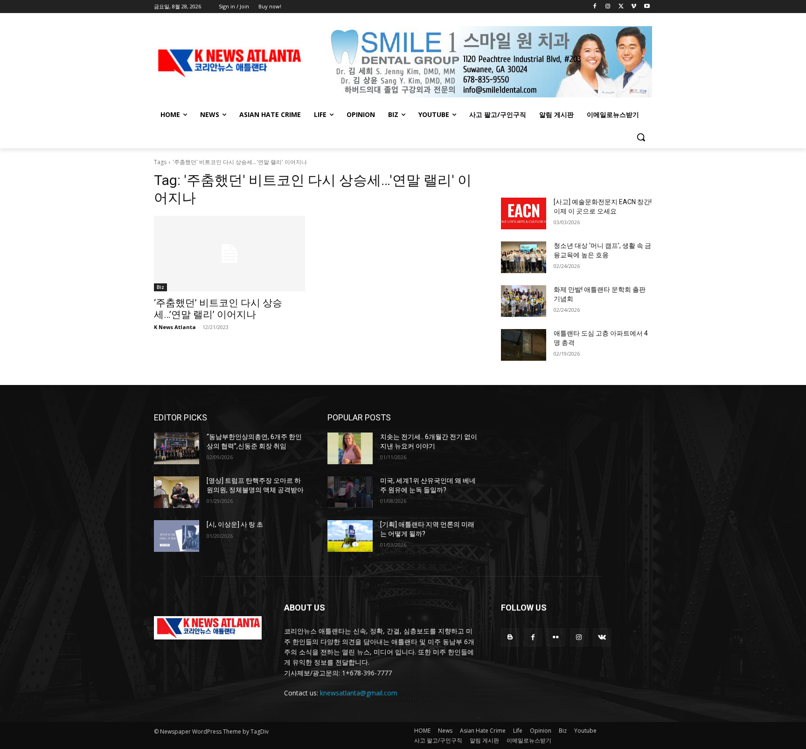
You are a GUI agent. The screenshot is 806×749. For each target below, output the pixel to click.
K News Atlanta (175, 326)
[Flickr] (556, 637)
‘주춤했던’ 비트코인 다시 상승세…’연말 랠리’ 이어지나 (218, 308)
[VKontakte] (602, 637)
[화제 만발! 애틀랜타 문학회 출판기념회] (523, 301)
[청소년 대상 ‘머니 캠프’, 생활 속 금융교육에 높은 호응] (523, 257)
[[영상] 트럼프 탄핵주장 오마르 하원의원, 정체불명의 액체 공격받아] (176, 492)
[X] (621, 6)
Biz (160, 287)
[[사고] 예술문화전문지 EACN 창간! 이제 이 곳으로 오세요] (523, 213)
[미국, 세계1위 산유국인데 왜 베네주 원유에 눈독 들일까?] (350, 492)
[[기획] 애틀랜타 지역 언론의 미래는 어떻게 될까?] (350, 536)
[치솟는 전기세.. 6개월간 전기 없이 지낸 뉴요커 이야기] (350, 448)
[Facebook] (595, 6)
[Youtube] (646, 6)
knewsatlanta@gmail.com (358, 692)
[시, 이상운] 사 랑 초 (235, 524)
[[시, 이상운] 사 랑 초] (176, 536)
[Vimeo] (633, 6)
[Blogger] (510, 637)
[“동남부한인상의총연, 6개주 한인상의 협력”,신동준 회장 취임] (176, 448)
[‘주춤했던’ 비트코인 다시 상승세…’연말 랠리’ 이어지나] (229, 253)
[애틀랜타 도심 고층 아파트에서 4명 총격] (523, 345)
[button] (641, 137)
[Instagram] (608, 6)
